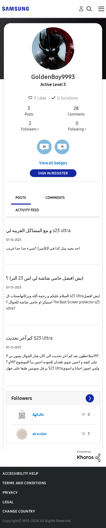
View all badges (53, 163)
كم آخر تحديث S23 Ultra (29, 338)
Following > (77, 125)
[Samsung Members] (15, 8)
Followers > (30, 125)
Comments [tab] (55, 198)
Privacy (10, 492)
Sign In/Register (53, 173)
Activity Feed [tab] (27, 210)
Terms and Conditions (24, 483)
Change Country (19, 511)
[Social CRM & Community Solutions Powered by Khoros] (88, 455)
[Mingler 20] (44, 147)
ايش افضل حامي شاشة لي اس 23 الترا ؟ (44, 278)
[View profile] (21, 414)
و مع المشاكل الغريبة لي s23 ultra (38, 230)
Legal (8, 502)
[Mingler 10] (62, 147)
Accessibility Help (20, 473)
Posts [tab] (20, 198)
